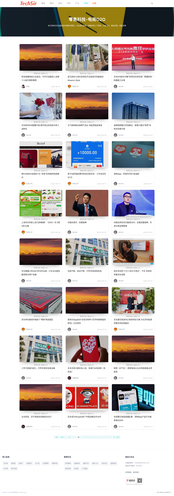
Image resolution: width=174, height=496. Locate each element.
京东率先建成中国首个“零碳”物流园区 (37, 319)
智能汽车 (86, 463)
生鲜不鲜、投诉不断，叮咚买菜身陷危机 (85, 271)
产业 (77, 3)
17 (81, 437)
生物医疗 (29, 463)
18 (84, 437)
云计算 (6, 468)
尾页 (117, 437)
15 (76, 437)
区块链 (76, 468)
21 (94, 437)
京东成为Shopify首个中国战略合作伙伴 (84, 417)
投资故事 (68, 468)
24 (104, 437)
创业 (60, 3)
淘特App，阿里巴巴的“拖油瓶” (127, 174)
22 (97, 437)
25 (107, 437)
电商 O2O (95, 463)
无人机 (37, 463)
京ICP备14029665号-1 (164, 492)
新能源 (13, 463)
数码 (52, 3)
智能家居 (113, 463)
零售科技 (55, 463)
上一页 (67, 437)
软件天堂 (14, 468)
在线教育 (46, 463)
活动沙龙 (104, 463)
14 (72, 437)
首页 (62, 437)
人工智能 (84, 468)
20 (91, 437)
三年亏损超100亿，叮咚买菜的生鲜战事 (38, 368)
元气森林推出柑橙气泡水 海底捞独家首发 (85, 125)
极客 (43, 3)
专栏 (69, 3)
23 (101, 437)
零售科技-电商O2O (41, 73)
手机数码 (68, 463)
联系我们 (136, 472)
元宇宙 (6, 463)
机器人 (21, 463)
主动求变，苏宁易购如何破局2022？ (37, 417)
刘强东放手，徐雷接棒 (77, 222)
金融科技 (77, 463)
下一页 (112, 437)
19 (88, 437)
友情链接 (128, 472)
